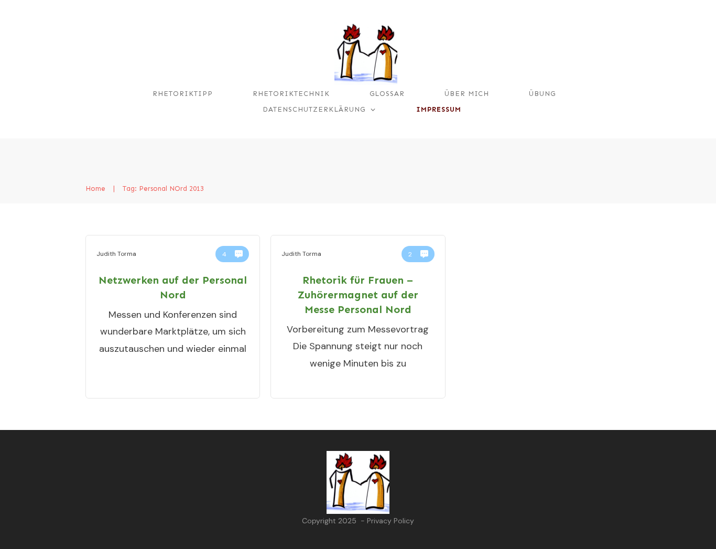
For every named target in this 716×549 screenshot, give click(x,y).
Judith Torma (116, 254)
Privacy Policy (390, 520)
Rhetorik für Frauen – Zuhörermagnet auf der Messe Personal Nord (358, 295)
